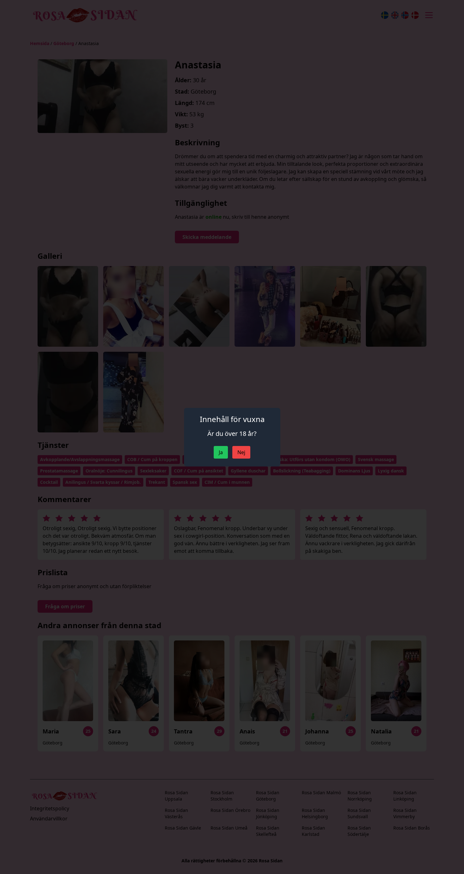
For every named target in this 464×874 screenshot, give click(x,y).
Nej (241, 452)
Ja (221, 452)
